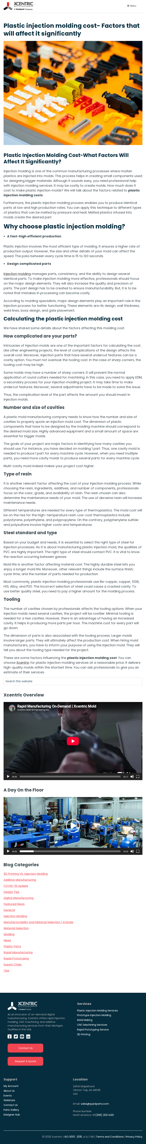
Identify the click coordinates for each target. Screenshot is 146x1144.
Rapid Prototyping (16, 958)
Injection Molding (15, 916)
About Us (9, 1091)
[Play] (8, 776)
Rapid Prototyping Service (93, 1029)
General (9, 910)
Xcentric (22, 662)
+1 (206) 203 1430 (103, 1115)
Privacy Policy (134, 1136)
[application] (73, 741)
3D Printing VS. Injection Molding (26, 874)
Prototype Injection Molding (94, 1015)
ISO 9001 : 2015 (73, 1136)
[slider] (70, 851)
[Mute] (132, 776)
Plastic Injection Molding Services (97, 1010)
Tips (6, 971)
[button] (73, 826)
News (7, 940)
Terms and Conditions (110, 1136)
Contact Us (26, 1048)
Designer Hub (12, 1114)
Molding (9, 934)
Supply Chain (13, 964)
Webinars (9, 1100)
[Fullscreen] (138, 776)
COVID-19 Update (16, 886)
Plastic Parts (12, 946)
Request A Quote (25, 1061)
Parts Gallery (11, 1110)
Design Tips (11, 892)
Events (8, 1095)
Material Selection (16, 928)
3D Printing (83, 1034)
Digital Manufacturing (18, 898)
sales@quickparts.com (95, 1104)
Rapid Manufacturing (18, 952)
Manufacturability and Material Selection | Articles (38, 922)
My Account (11, 1086)
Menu (133, 5)
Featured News (14, 904)
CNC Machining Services (92, 1025)
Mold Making (84, 1020)
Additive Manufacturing (20, 880)
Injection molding (17, 274)
